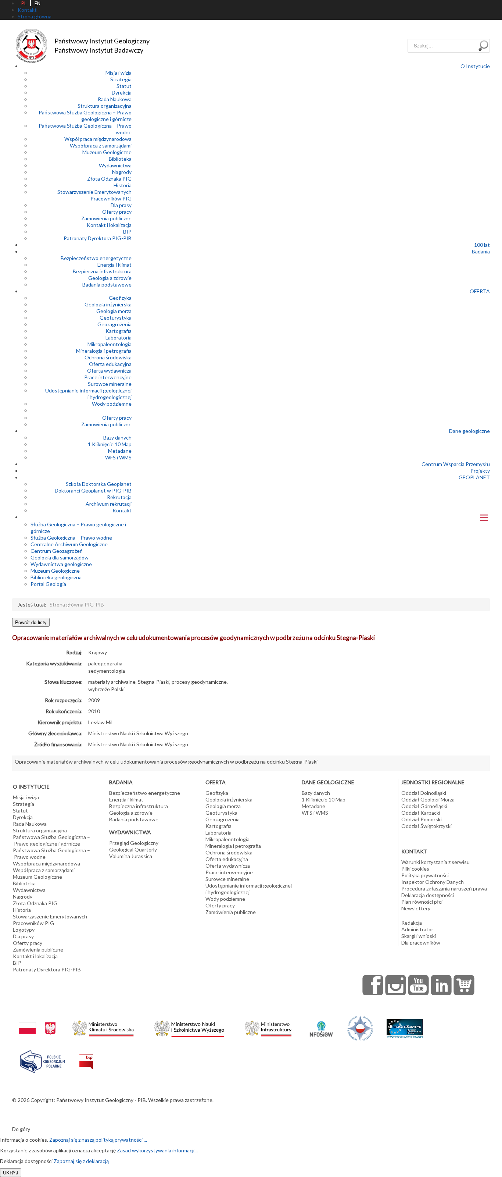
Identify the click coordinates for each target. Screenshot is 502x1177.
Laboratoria (118, 337)
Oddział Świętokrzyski (426, 826)
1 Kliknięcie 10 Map (110, 444)
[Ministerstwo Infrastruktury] (268, 1026)
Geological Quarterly (133, 849)
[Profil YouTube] (418, 985)
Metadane (120, 451)
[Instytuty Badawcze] (360, 1028)
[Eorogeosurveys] (404, 1024)
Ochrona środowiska (108, 357)
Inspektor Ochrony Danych (432, 882)
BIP (127, 231)
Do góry (21, 1129)
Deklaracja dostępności (427, 895)
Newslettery (415, 908)
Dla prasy (121, 205)
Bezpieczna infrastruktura (102, 271)
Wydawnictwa (115, 165)
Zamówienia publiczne (106, 218)
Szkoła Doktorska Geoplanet (99, 484)
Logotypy (24, 930)
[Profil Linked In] (441, 985)
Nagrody (122, 172)
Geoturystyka (116, 317)
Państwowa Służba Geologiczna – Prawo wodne (51, 853)
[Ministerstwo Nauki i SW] (189, 1027)
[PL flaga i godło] (37, 1021)
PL (23, 3)
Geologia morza (114, 311)
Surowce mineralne (110, 384)
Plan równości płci (421, 902)
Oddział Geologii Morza (428, 799)
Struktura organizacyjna (105, 106)
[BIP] (86, 1056)
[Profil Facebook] (373, 985)
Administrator (417, 929)
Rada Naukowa (115, 99)
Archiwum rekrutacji (109, 504)
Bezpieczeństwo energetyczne (96, 258)
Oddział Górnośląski (424, 806)
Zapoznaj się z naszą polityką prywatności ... (98, 1140)
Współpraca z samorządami (101, 145)
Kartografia (118, 331)
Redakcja (411, 923)
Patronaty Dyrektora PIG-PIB (98, 238)
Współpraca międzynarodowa (98, 139)
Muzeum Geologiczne (107, 152)
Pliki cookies (415, 868)
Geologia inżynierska (108, 304)
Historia (123, 185)
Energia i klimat (114, 265)
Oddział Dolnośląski (423, 793)
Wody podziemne (112, 404)
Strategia (121, 79)
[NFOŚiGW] (321, 1024)
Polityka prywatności (425, 875)
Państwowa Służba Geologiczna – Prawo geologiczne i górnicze (85, 115)
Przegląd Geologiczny (133, 843)
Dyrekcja (122, 92)
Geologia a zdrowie (110, 278)
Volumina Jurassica (130, 856)
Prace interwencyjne (108, 377)
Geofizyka (120, 298)
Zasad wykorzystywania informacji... (157, 1150)
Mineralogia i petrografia (104, 351)
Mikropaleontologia (109, 344)
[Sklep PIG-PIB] (464, 985)
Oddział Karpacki (420, 813)
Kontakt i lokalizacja (109, 225)
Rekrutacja (119, 497)
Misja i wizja (118, 73)
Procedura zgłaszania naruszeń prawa (444, 888)
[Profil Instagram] (395, 985)
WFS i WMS (118, 457)
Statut (124, 86)
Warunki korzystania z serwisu (435, 862)
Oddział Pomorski (421, 819)
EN (37, 3)
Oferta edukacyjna (110, 364)
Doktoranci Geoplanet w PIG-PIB (93, 490)
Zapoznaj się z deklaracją (81, 1161)
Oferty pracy (117, 212)
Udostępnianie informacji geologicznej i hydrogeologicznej (88, 393)
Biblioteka (120, 159)
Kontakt (122, 510)
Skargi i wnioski (418, 936)
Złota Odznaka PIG (109, 178)
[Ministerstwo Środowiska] (103, 1026)
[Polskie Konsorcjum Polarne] (42, 1060)
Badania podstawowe (107, 284)
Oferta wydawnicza (109, 370)
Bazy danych (117, 437)
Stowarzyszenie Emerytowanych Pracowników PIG (94, 195)
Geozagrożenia (114, 324)
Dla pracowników (420, 942)
